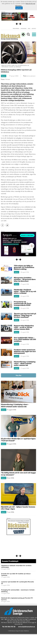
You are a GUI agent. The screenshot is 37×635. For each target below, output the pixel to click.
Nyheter (4, 76)
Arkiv (29, 28)
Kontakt (34, 28)
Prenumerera (16, 28)
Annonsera (23, 28)
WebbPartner (26, 630)
